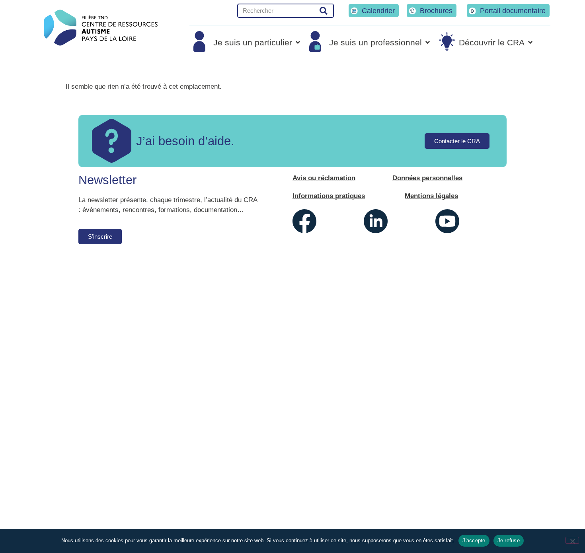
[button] (247, 42)
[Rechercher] (323, 10)
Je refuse (508, 540)
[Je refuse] (572, 540)
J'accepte (473, 540)
